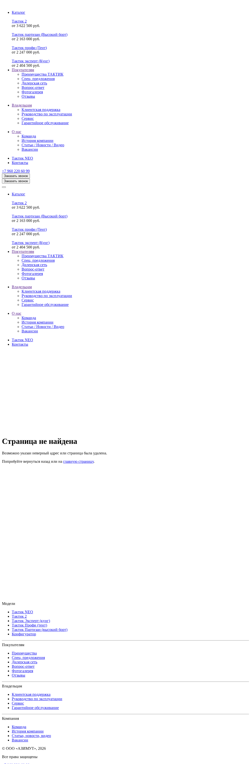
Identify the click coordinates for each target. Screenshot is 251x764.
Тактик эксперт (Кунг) (31, 61)
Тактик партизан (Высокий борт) (39, 34)
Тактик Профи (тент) (29, 625)
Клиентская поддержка (31, 694)
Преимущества (24, 653)
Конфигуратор (24, 634)
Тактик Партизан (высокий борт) (39, 630)
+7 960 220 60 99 (16, 171)
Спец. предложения (28, 657)
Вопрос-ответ (23, 666)
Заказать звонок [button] (16, 176)
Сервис (18, 703)
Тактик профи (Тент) (29, 48)
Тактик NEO (22, 612)
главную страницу (78, 461)
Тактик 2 (19, 21)
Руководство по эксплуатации (37, 699)
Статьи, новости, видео (31, 736)
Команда (19, 727)
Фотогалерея (22, 671)
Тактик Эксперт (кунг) (31, 621)
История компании (28, 731)
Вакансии (20, 740)
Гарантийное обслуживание (35, 708)
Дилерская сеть (24, 662)
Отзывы (18, 675)
